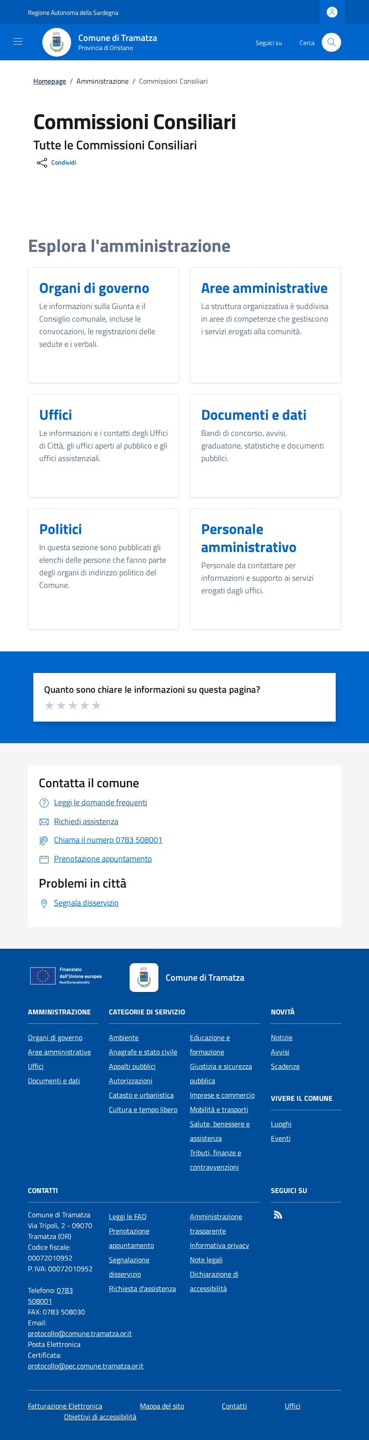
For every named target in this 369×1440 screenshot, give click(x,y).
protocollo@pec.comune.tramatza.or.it (86, 1365)
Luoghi (281, 1123)
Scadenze (285, 1066)
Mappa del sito (162, 1405)
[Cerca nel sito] (331, 42)
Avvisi (280, 1051)
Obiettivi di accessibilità (100, 1416)
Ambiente (124, 1037)
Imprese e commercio (222, 1095)
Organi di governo (55, 1037)
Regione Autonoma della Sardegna (73, 12)
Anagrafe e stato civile (143, 1051)
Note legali (206, 1259)
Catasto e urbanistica (141, 1095)
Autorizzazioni (131, 1080)
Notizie (281, 1037)
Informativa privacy (219, 1245)
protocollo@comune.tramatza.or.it (80, 1333)
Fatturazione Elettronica (65, 1405)
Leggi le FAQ (128, 1216)
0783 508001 (50, 1295)
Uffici (36, 1066)
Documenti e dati (54, 1080)
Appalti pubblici (132, 1066)
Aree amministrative (59, 1051)
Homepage (49, 81)
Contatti (234, 1405)
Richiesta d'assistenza (142, 1288)
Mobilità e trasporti (219, 1109)
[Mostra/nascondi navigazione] (18, 41)
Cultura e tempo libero (143, 1109)
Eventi (281, 1138)
